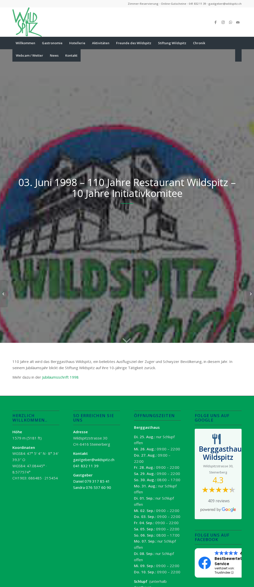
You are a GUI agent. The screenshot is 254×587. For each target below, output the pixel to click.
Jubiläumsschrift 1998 (60, 377)
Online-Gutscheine (173, 3)
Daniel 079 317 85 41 (91, 481)
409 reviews (219, 501)
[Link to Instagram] (223, 22)
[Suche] (238, 55)
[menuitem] (25, 43)
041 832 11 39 (197, 3)
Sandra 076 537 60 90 (92, 487)
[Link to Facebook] (215, 22)
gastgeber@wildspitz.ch (225, 3)
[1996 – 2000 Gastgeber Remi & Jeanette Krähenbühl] (4, 293)
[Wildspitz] (27, 22)
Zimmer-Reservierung (143, 3)
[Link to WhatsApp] (230, 22)
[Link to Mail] (238, 22)
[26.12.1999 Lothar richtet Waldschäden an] (250, 293)
